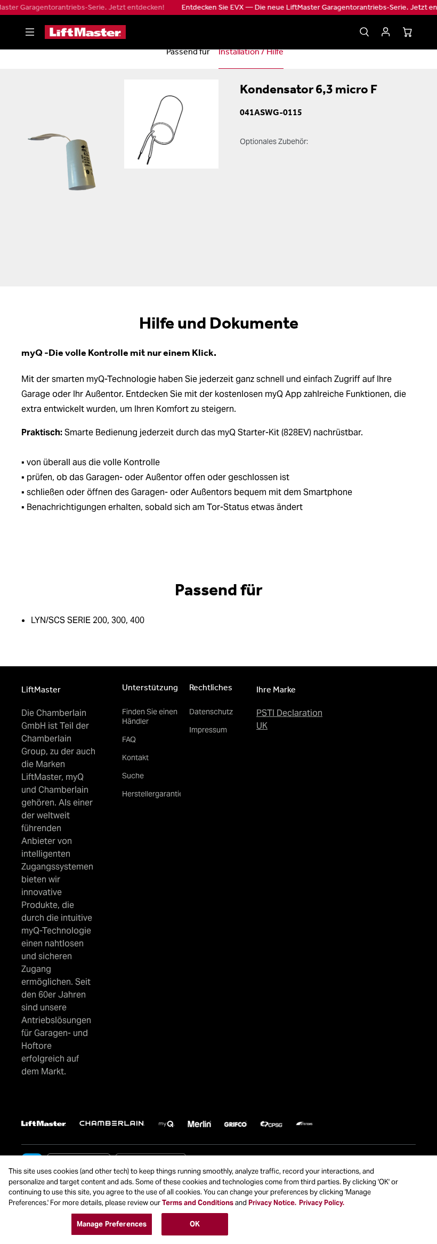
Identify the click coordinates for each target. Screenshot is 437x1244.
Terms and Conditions (197, 1202)
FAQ (129, 739)
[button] (29, 32)
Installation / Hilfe (251, 51)
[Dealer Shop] (385, 32)
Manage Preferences (112, 1224)
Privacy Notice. (272, 1202)
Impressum (208, 730)
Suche (133, 775)
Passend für (188, 51)
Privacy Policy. (321, 1202)
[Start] (85, 32)
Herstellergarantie (152, 794)
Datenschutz (211, 711)
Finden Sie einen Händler (149, 716)
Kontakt (135, 757)
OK (195, 1224)
